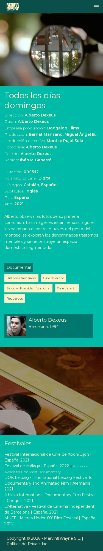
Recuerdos (15, 298)
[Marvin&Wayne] (12, 7)
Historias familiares (21, 278)
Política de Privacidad (27, 543)
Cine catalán (67, 288)
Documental (19, 267)
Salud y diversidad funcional (28, 288)
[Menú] (96, 6)
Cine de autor (53, 278)
